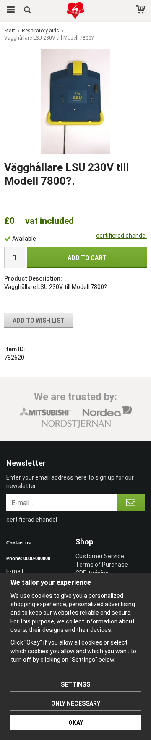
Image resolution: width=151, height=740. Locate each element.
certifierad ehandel (121, 235)
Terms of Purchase (102, 564)
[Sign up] (131, 502)
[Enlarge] (75, 101)
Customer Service (100, 556)
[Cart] (141, 10)
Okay (75, 722)
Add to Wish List (39, 320)
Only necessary (75, 703)
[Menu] (9, 10)
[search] (28, 10)
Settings (75, 684)
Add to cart (87, 258)
